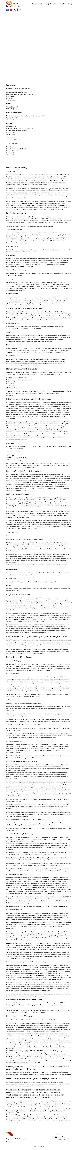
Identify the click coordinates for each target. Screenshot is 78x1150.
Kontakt (9, 1141)
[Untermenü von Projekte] (57, 3)
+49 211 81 (12, 107)
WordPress (42, 1146)
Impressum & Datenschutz (16, 1139)
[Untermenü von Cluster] (66, 3)
